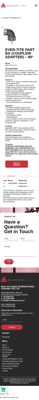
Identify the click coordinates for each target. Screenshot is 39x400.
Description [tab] (11, 176)
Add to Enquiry (16, 164)
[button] (36, 5)
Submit (9, 262)
